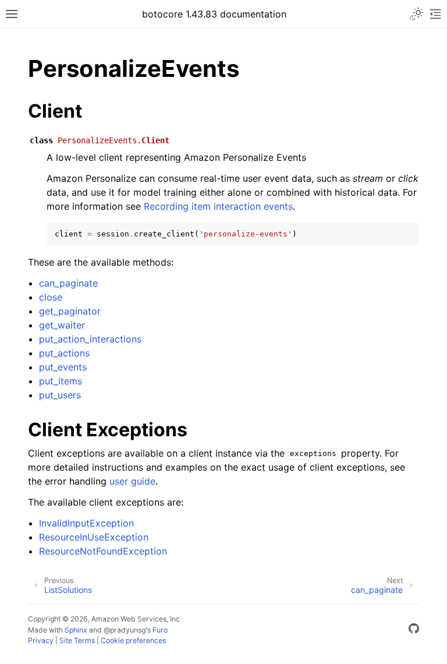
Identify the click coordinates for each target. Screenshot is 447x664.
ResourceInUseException (93, 537)
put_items (60, 381)
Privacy (41, 640)
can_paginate (68, 283)
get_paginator (70, 311)
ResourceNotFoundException (103, 551)
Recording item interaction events (218, 206)
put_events (63, 367)
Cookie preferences (133, 640)
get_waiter (62, 325)
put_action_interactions (90, 339)
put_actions (64, 353)
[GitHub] (414, 630)
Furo (160, 630)
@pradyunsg (125, 630)
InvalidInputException (86, 523)
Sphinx (76, 630)
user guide (132, 481)
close (50, 297)
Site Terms (77, 640)
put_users (60, 395)
